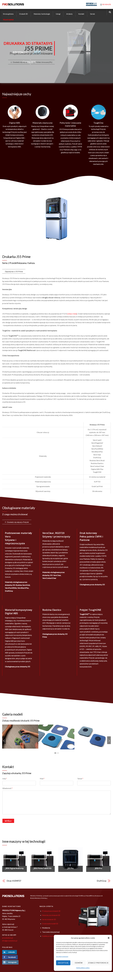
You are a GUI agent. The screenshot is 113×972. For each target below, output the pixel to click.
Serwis (92, 14)
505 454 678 (106, 4)
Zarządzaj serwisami (62, 956)
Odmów (79, 963)
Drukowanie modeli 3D (50, 924)
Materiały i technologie (42, 14)
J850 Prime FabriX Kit (42, 868)
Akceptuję (63, 963)
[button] (108, 938)
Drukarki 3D (23, 14)
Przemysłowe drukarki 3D (51, 911)
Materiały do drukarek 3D (51, 915)
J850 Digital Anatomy (14, 868)
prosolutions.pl (7, 938)
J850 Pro (98, 868)
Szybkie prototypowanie (50, 936)
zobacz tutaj (72, 314)
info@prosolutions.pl (9, 941)
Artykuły (69, 14)
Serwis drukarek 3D (49, 919)
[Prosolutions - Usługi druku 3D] (13, 4)
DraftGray (101, 881)
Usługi (58, 14)
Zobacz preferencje (98, 963)
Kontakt (81, 14)
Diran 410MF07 (14, 881)
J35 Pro (70, 868)
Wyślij (8, 821)
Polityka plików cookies (83, 968)
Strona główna (8, 14)
